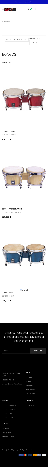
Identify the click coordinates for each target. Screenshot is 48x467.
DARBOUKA (29, 386)
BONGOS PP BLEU (8, 293)
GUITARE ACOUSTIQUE (9, 417)
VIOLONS (29, 378)
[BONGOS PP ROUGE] (24, 98)
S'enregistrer (6, 433)
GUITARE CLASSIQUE (9, 409)
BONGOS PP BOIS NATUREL (12, 209)
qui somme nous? (8, 437)
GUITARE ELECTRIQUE (9, 405)
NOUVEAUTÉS (30, 394)
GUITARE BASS (7, 413)
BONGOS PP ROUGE (9, 131)
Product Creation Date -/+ (16, 39)
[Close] (45, 2)
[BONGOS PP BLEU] (24, 253)
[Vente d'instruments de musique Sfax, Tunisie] (9, 9)
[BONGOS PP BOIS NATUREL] (24, 176)
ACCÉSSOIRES (30, 390)
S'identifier (5, 429)
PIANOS (28, 382)
